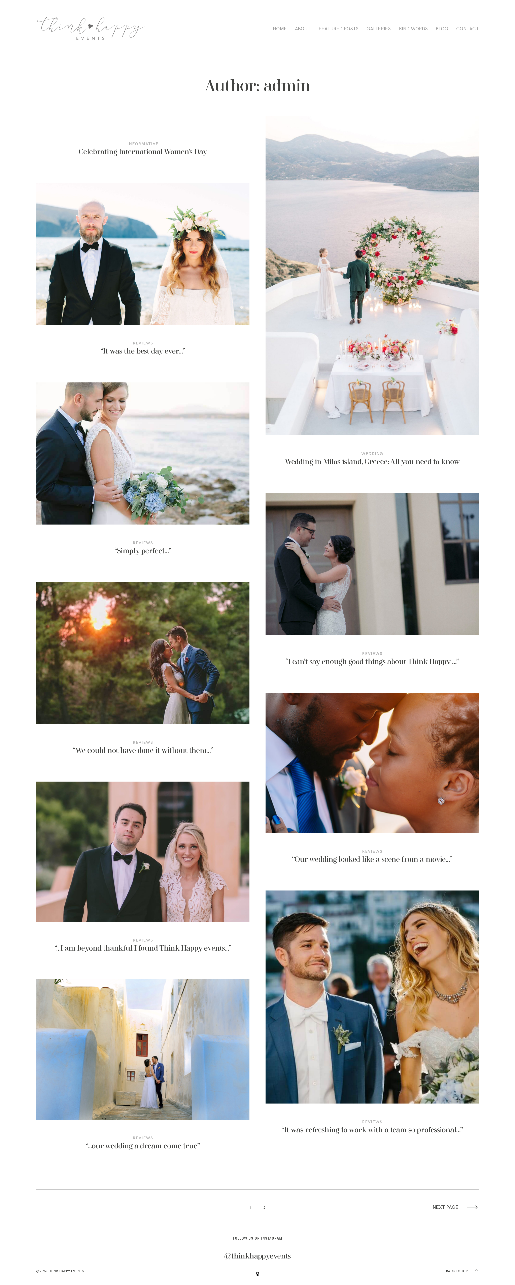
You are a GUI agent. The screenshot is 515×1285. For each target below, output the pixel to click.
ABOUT (303, 29)
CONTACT (467, 29)
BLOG (442, 29)
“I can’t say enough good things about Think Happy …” (372, 585)
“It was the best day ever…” (143, 274)
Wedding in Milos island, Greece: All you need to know (372, 296)
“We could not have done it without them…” (143, 674)
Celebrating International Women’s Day (143, 152)
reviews (143, 342)
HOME (280, 29)
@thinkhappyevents (257, 1256)
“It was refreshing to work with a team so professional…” (372, 1017)
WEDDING (372, 453)
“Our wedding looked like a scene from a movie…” (372, 783)
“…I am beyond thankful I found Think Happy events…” (143, 872)
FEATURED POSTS (338, 29)
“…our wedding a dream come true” (143, 1070)
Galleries (379, 29)
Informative (143, 143)
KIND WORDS (413, 29)
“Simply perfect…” (143, 474)
